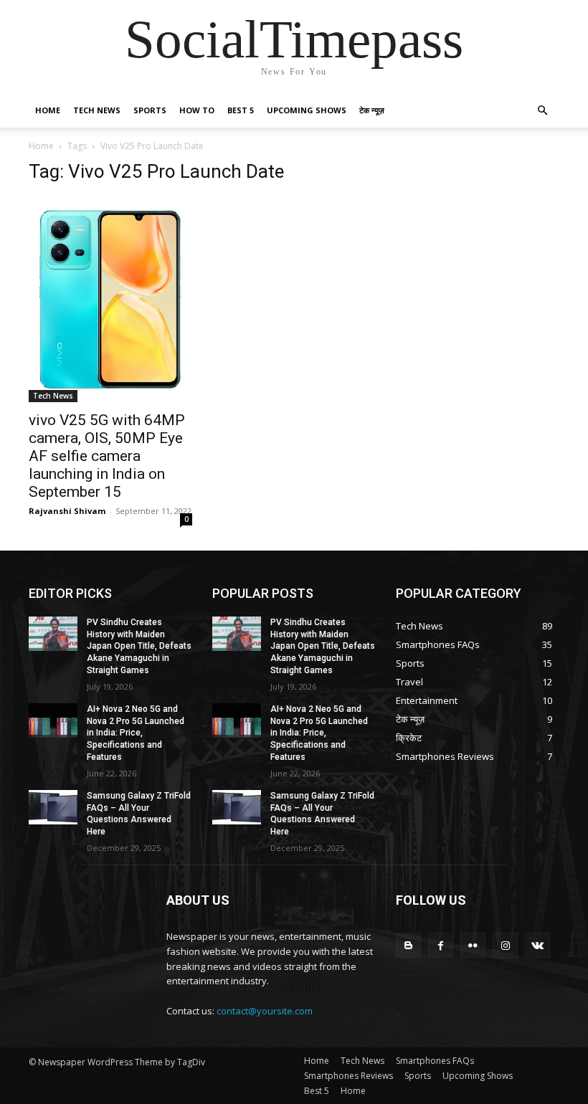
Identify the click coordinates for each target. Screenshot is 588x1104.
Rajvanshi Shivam (67, 510)
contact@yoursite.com (265, 1010)
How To (196, 110)
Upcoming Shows (306, 110)
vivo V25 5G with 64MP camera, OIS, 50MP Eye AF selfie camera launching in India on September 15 (107, 455)
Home (47, 110)
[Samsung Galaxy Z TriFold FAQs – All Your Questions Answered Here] (53, 807)
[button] (542, 111)
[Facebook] (440, 945)
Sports (149, 110)
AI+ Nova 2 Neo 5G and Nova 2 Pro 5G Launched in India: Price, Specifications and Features (135, 733)
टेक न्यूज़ (371, 110)
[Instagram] (505, 945)
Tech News (96, 110)
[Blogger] (408, 945)
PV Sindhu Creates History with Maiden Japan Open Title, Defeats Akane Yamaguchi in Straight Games (139, 646)
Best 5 (240, 110)
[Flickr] (472, 945)
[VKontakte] (537, 945)
